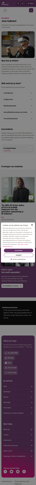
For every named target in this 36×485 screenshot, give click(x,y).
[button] (18, 259)
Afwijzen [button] (18, 255)
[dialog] (18, 243)
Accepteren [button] (18, 250)
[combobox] (32, 225)
